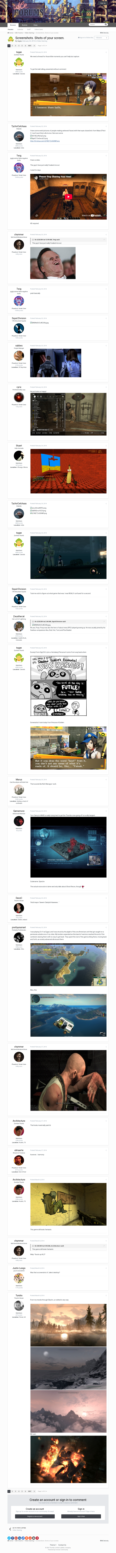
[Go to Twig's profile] (19, 168)
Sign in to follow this (86, 37)
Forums (10, 29)
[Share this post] (106, 52)
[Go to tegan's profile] (11, 39)
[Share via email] (33, 1538)
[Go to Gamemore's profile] (19, 821)
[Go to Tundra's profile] (19, 1306)
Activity (24, 25)
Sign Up (103, 3)
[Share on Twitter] (9, 1538)
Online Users (39, 29)
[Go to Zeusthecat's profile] (19, 626)
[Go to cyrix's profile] (19, 397)
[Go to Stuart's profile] (19, 456)
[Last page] (34, 45)
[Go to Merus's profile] (19, 790)
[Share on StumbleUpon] (30, 1538)
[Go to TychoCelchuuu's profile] (19, 136)
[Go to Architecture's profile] (19, 1131)
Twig (19, 155)
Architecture (19, 1120)
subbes (19, 345)
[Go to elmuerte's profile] (19, 1160)
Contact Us (62, 1545)
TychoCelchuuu (19, 126)
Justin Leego (18, 1268)
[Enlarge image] (68, 94)
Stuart (19, 445)
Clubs (35, 25)
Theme (52, 1545)
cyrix (19, 387)
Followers (99, 38)
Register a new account (34, 1516)
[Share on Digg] (19, 1538)
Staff (28, 29)
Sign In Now (81, 1516)
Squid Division (19, 318)
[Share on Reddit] (26, 1538)
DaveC (19, 898)
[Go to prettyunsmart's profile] (19, 937)
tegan (20, 41)
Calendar (20, 29)
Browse (13, 25)
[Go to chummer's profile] (19, 245)
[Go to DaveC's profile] (19, 908)
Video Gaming (42, 41)
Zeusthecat (19, 616)
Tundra (19, 1295)
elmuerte (18, 1150)
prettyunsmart (19, 927)
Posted (38, 52)
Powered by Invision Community (58, 1550)
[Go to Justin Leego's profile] (19, 1278)
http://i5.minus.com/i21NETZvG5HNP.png (45, 141)
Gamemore (18, 811)
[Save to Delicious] (23, 1538)
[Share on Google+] (16, 1538)
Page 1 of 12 (42, 45)
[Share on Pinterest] (37, 1538)
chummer (19, 234)
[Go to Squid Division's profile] (19, 328)
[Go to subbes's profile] (19, 356)
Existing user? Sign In (88, 3)
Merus (19, 779)
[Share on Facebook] (12, 1538)
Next (29, 45)
